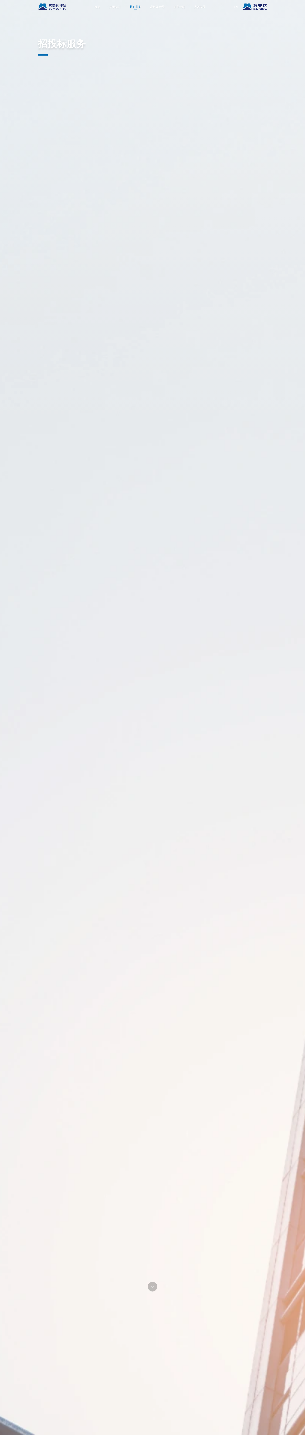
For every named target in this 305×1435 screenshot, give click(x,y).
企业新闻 (179, 7)
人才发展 (200, 7)
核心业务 (135, 7)
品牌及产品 (157, 7)
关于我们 (115, 7)
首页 (97, 7)
